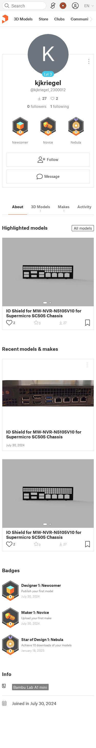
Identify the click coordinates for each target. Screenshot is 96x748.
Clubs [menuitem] (59, 19)
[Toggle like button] (9, 323)
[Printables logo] (5, 19)
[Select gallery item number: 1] (45, 303)
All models (83, 228)
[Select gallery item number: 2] (50, 303)
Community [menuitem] (81, 19)
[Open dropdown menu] (89, 59)
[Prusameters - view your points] (63, 5)
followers (36, 106)
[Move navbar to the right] (91, 19)
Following (59, 106)
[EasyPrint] (53, 5)
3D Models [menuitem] (23, 19)
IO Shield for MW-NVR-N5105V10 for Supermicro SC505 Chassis (43, 313)
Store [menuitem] (43, 19)
